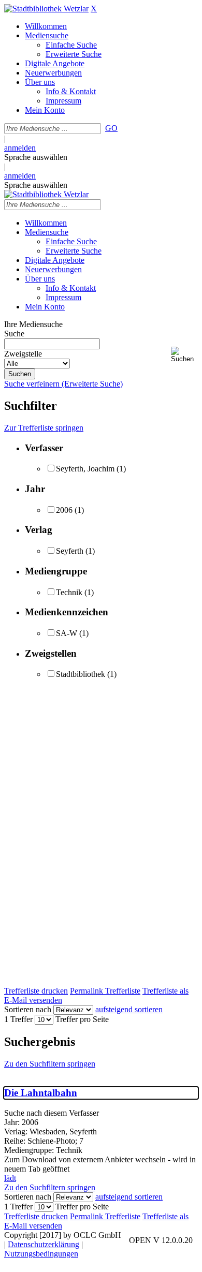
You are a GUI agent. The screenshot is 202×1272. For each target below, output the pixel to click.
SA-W (66, 633)
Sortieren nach (27, 1009)
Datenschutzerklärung (43, 1244)
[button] (184, 355)
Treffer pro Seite (82, 1019)
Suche (14, 333)
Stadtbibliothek (80, 674)
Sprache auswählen (35, 157)
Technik (69, 592)
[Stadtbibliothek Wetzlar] (46, 8)
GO (111, 128)
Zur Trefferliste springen (43, 427)
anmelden (20, 147)
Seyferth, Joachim (85, 468)
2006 (64, 510)
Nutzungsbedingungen (41, 1253)
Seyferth (69, 550)
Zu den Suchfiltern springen (49, 1063)
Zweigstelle (23, 353)
